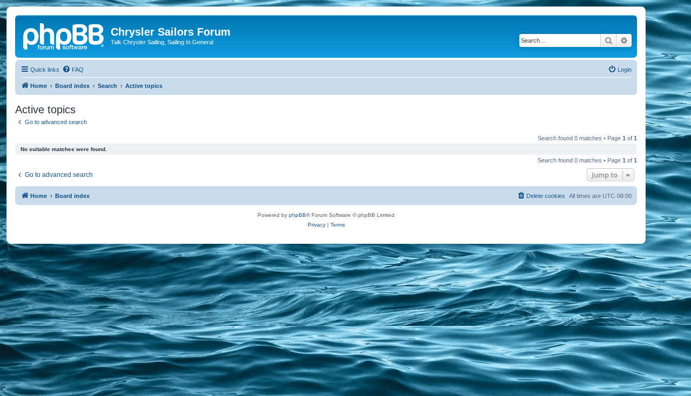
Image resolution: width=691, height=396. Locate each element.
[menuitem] (73, 69)
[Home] (64, 35)
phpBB (297, 215)
